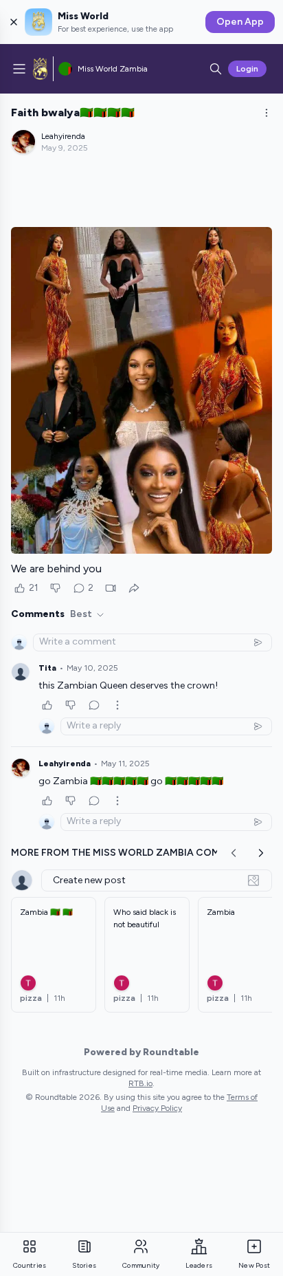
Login (247, 69)
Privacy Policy (157, 1108)
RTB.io (140, 1083)
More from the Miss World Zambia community (134, 852)
